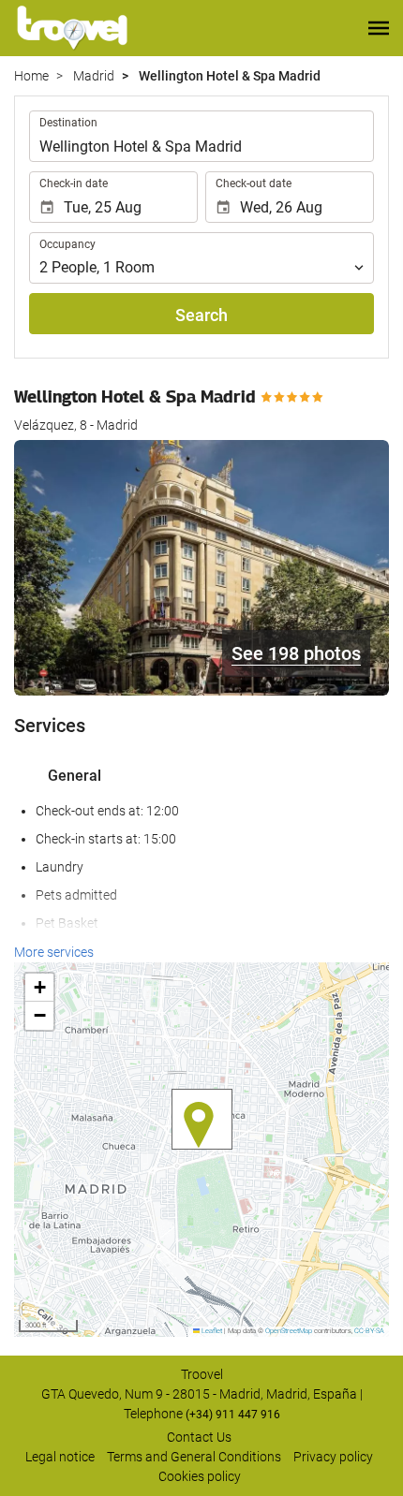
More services (54, 952)
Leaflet (211, 1331)
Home (31, 75)
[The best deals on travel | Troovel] (72, 28)
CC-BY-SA (369, 1331)
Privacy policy (333, 1456)
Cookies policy (199, 1476)
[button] (378, 28)
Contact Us (199, 1437)
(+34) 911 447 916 (233, 1414)
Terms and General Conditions (194, 1456)
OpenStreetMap (288, 1331)
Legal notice (60, 1456)
